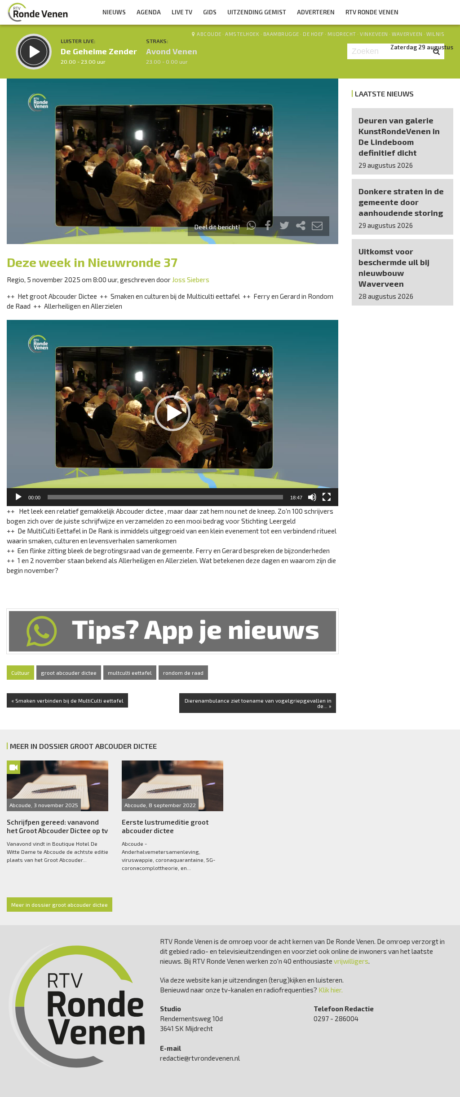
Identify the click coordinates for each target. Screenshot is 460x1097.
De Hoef (313, 34)
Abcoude (209, 34)
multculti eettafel (130, 672)
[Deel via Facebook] (268, 227)
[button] (172, 413)
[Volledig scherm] (326, 497)
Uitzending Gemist (256, 12)
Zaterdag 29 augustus (421, 47)
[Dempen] (312, 497)
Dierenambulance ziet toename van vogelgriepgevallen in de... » (258, 703)
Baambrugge (281, 34)
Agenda (149, 12)
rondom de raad (183, 672)
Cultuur (20, 672)
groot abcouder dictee (69, 672)
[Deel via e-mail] (317, 227)
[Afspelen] (18, 497)
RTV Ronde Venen (371, 12)
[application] (172, 413)
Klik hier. (330, 990)
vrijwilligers (351, 961)
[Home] (38, 12)
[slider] (165, 497)
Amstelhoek (242, 34)
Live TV (182, 12)
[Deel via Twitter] (284, 227)
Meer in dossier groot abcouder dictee (59, 904)
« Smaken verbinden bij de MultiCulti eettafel (67, 700)
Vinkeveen (374, 34)
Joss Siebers (190, 279)
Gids (210, 12)
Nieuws (114, 12)
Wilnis (435, 34)
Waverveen (407, 34)
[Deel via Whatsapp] (251, 227)
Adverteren (316, 12)
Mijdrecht (341, 34)
